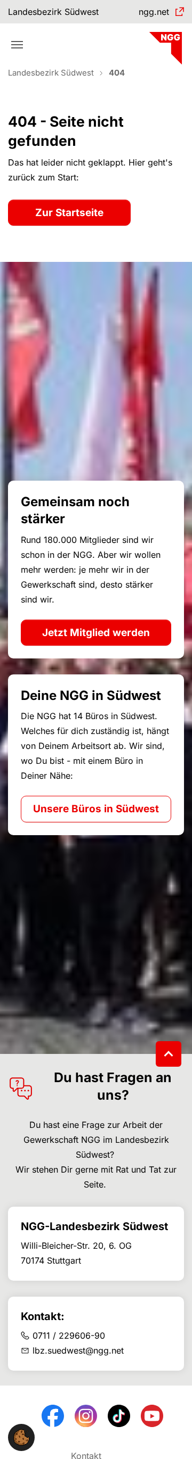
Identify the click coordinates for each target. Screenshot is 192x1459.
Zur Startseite (69, 213)
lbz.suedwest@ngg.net (78, 1350)
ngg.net (154, 11)
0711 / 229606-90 (69, 1335)
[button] (21, 1436)
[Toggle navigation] (17, 45)
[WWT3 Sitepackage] (164, 44)
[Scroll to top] (168, 1054)
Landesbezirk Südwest (53, 11)
